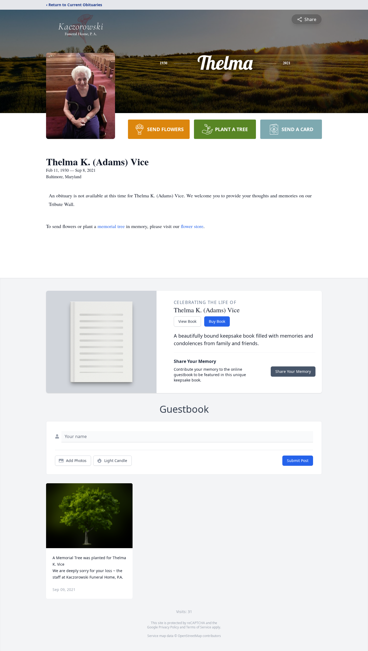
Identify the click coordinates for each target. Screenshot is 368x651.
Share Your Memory (293, 371)
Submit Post (297, 460)
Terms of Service (198, 627)
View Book (187, 321)
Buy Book (217, 321)
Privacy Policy (169, 627)
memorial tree (111, 226)
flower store (192, 226)
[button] (89, 515)
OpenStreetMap (190, 636)
